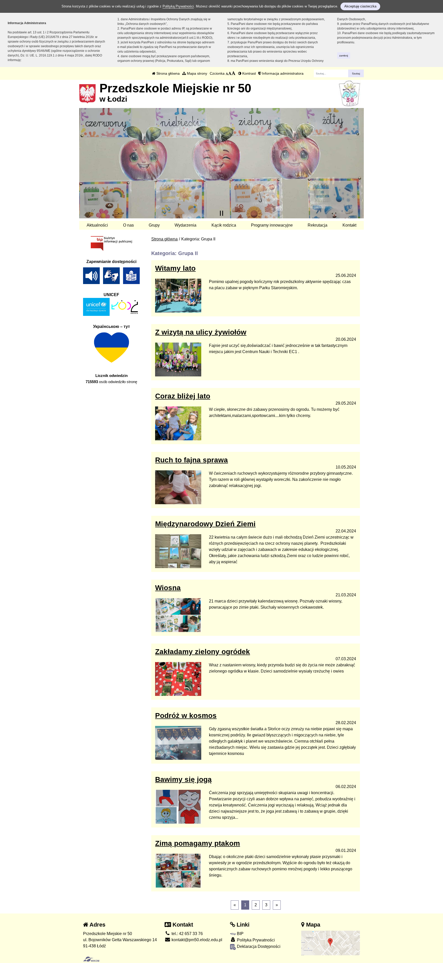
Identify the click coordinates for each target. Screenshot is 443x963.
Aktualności (97, 225)
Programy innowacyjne (272, 225)
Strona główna (167, 73)
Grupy (154, 225)
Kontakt (349, 225)
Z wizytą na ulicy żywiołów (200, 332)
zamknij (343, 55)
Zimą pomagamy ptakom (197, 843)
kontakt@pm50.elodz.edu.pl (196, 940)
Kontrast (248, 73)
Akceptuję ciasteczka (360, 6)
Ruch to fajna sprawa (191, 460)
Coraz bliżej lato (182, 396)
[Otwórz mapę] (330, 942)
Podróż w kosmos (186, 715)
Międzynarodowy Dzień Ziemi (205, 524)
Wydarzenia (185, 225)
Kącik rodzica (224, 225)
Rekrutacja (317, 225)
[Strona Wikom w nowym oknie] (91, 959)
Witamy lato (175, 268)
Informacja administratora (282, 73)
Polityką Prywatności (178, 6)
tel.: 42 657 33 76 (186, 933)
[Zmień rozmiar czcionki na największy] (233, 73)
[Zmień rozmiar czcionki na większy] (229, 73)
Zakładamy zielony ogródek (202, 652)
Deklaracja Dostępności (258, 946)
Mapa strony (196, 73)
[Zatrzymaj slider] (221, 213)
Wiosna (168, 588)
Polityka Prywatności (255, 940)
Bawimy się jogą (183, 779)
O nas (128, 225)
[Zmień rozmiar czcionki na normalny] (227, 73)
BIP (240, 933)
